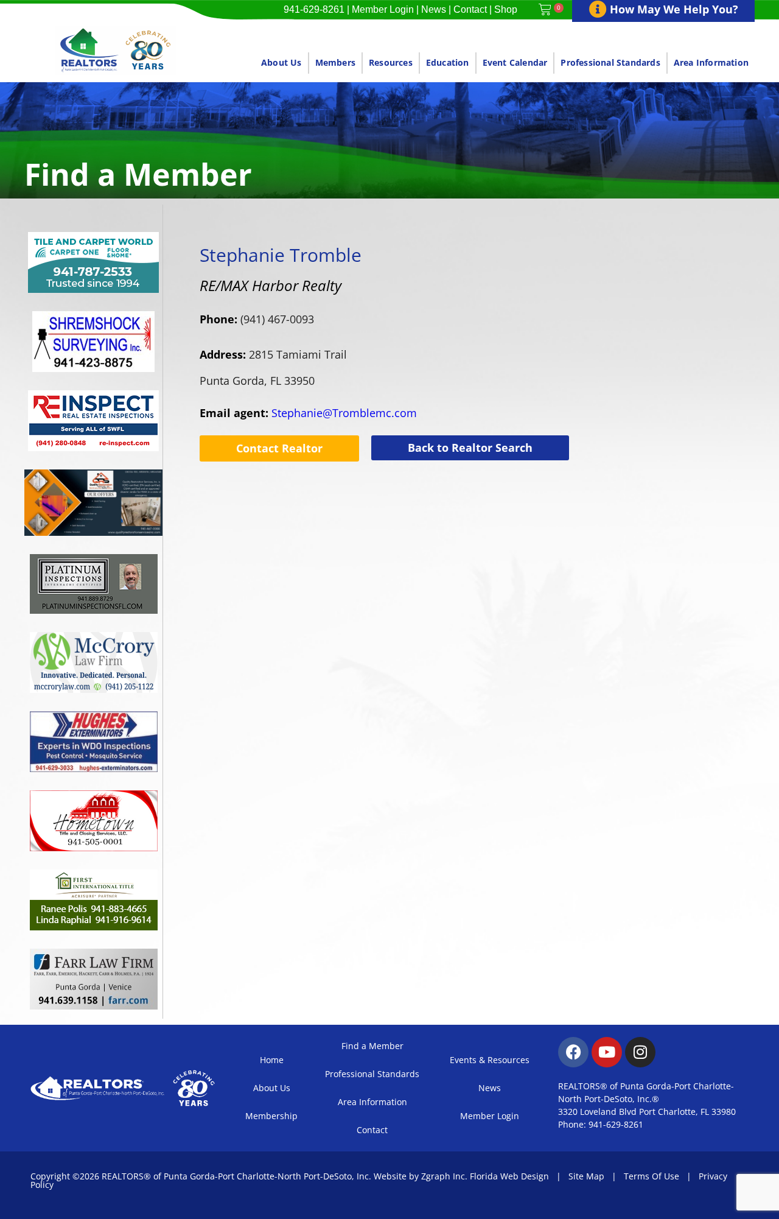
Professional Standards (610, 62)
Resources (391, 62)
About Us (281, 62)
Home (272, 1060)
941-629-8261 (314, 9)
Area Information (711, 62)
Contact (470, 9)
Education (447, 62)
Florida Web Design (509, 1176)
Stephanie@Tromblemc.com (308, 413)
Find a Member (372, 1046)
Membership (271, 1116)
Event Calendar (515, 62)
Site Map (586, 1176)
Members (335, 62)
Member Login (383, 9)
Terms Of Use (651, 1176)
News (433, 9)
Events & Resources (489, 1060)
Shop (505, 9)
